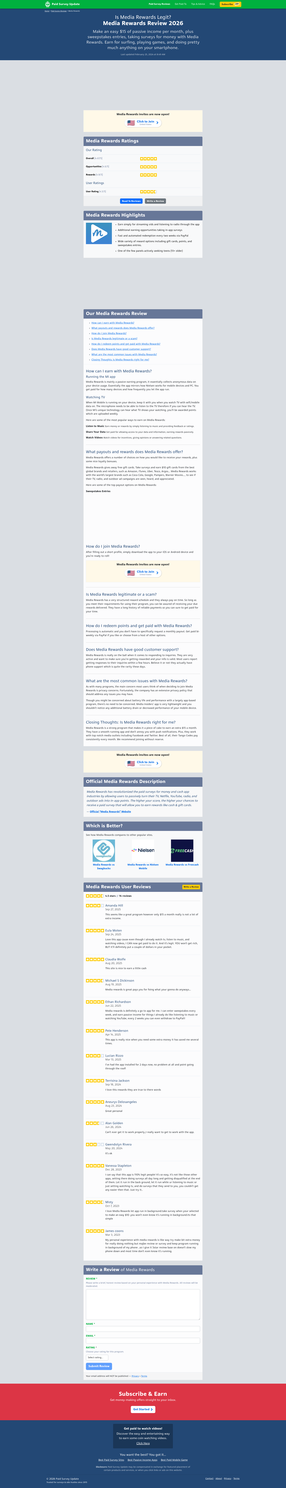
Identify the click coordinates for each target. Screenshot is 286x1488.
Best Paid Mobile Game (174, 1460)
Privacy (135, 1376)
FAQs (212, 4)
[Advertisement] (143, 84)
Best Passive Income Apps (142, 1460)
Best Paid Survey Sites (111, 1460)
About (219, 1479)
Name (90, 1324)
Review (91, 1279)
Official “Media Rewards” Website (110, 812)
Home (47, 11)
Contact (209, 1479)
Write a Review (191, 887)
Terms (144, 1376)
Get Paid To (180, 4)
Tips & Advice (198, 4)
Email (90, 1336)
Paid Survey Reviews (159, 4)
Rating (90, 1347)
